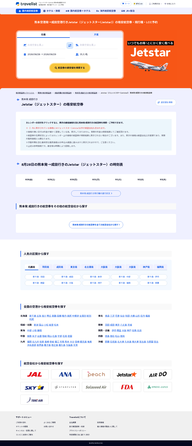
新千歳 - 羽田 (38, 277)
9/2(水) (141, 179)
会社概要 (72, 423)
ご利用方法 (155, 4)
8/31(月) (96, 179)
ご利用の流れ (21, 423)
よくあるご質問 (50, 423)
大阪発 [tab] (104, 267)
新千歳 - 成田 (67, 277)
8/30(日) (73, 179)
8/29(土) (51, 179)
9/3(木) (163, 179)
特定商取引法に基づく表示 (79, 435)
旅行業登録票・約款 (76, 427)
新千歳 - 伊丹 (153, 277)
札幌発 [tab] (31, 267)
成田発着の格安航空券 (63, 93)
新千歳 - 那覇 (153, 283)
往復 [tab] (43, 34)
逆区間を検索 (167, 102)
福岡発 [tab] (160, 267)
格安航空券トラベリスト (25, 93)
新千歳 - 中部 (124, 277)
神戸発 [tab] (146, 267)
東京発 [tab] (73, 267)
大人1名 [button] (84, 54)
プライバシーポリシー (77, 431)
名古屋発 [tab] (88, 267)
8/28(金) (29, 179)
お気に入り (171, 4)
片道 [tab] (96, 34)
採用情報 (100, 423)
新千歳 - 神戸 (96, 283)
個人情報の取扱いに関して (107, 427)
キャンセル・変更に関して (26, 431)
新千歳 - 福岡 (124, 283)
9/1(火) (118, 179)
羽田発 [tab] (45, 267)
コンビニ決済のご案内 (24, 435)
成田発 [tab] (59, 267)
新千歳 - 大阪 (67, 283)
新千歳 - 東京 (96, 277)
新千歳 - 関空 (38, 283)
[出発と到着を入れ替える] (69, 45)
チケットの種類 (22, 427)
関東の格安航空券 (44, 93)
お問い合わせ (49, 427)
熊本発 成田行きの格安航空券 (86, 93)
